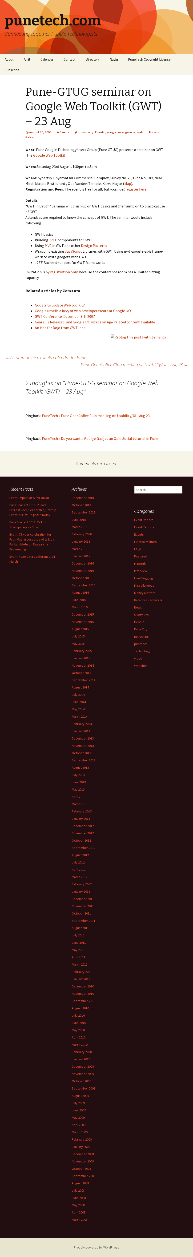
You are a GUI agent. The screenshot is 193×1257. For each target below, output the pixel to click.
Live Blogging (143, 578)
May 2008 (78, 1205)
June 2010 (79, 1023)
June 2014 (79, 702)
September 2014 (83, 680)
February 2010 (82, 1052)
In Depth (140, 563)
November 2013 (83, 746)
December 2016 (83, 563)
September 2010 (83, 1001)
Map (127, 183)
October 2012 (81, 840)
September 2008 (83, 1176)
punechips (141, 636)
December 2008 (83, 1154)
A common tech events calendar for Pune (45, 357)
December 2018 (83, 498)
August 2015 (80, 629)
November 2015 (83, 622)
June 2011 (79, 942)
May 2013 (78, 789)
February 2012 (82, 884)
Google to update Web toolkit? (60, 305)
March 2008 (80, 1219)
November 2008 (83, 1161)
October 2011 (81, 913)
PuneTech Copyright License (149, 59)
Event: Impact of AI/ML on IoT (29, 498)
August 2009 (80, 1096)
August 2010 (80, 1008)
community (85, 132)
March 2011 (80, 964)
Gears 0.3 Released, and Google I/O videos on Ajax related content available (95, 322)
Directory (93, 59)
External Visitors (145, 542)
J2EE (53, 240)
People (139, 622)
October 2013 (81, 753)
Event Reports (144, 527)
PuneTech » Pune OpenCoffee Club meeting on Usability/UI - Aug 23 (96, 415)
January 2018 (81, 541)
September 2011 (83, 921)
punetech (141, 644)
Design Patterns (94, 245)
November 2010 (83, 993)
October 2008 (81, 1168)
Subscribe (12, 70)
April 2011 (78, 957)
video (138, 658)
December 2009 (83, 1066)
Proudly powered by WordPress (96, 1247)
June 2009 (79, 1110)
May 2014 (78, 709)
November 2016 (83, 571)
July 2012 (78, 862)
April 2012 (78, 869)
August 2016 (80, 592)
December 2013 (83, 738)
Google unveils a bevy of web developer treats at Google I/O (83, 310)
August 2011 (80, 928)
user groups (126, 132)
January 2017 (81, 556)
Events (64, 132)
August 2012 (80, 855)
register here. (136, 189)
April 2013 (78, 797)
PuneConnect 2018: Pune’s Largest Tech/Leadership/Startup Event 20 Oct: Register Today (32, 510)
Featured (140, 556)
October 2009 (81, 1081)
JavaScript (73, 251)
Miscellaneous (144, 585)
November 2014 (83, 665)
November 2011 (83, 906)
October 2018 (81, 505)
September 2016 (83, 585)
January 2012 (81, 891)
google (111, 132)
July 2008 (78, 1190)
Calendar (46, 59)
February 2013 (82, 811)
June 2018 (79, 519)
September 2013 (83, 760)
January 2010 (81, 1059)
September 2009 (83, 1088)
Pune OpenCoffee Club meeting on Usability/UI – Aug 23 (134, 364)
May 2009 (78, 1117)
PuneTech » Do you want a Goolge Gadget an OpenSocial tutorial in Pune (100, 438)
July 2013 (78, 775)
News (138, 607)
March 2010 (80, 1044)
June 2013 (79, 782)
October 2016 (81, 578)
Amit (27, 59)
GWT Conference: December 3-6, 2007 (65, 316)
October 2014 (81, 673)
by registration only (61, 272)
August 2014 (80, 687)
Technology (142, 651)
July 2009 (78, 1103)
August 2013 (80, 767)
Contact (70, 59)
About (9, 59)
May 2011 (78, 950)
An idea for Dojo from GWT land (60, 327)
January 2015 (81, 658)
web (140, 132)
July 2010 (78, 1015)
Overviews (141, 615)
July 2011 (78, 935)
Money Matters (144, 593)
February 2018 (82, 534)
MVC (48, 245)
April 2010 (78, 1037)
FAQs (137, 549)
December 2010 (83, 986)
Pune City (140, 629)
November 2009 (83, 1074)
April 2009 (78, 1125)
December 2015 (83, 614)
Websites (141, 666)
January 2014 (81, 731)
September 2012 (83, 848)
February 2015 (82, 651)
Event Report (143, 520)
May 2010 (78, 1030)
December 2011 (83, 899)
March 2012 (80, 877)
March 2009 (80, 1132)
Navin (114, 59)
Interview (140, 571)
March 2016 (80, 607)
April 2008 (78, 1212)
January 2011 (81, 979)
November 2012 (83, 833)
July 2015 (78, 636)
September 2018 (83, 512)
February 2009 (82, 1139)
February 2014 (82, 724)
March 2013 (80, 804)
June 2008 (79, 1198)
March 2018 (80, 527)
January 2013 (81, 818)
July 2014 (78, 694)
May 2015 (78, 643)
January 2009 (81, 1147)
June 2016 (79, 600)
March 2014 (80, 716)
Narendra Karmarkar (148, 600)
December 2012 (83, 826)
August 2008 (80, 1183)
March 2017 (80, 549)
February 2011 (82, 972)
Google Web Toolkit (49, 155)
